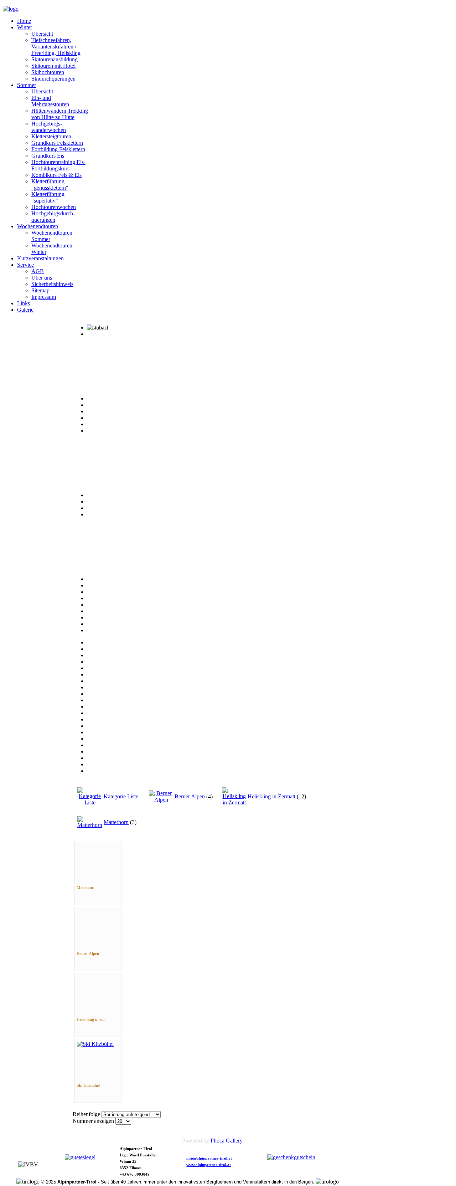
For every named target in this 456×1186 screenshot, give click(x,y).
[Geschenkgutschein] (291, 1157)
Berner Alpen (190, 796)
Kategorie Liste (121, 796)
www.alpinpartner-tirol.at (208, 1165)
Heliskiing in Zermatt (271, 796)
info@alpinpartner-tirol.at (209, 1158)
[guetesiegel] (80, 1157)
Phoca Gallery (227, 1141)
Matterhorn (116, 822)
